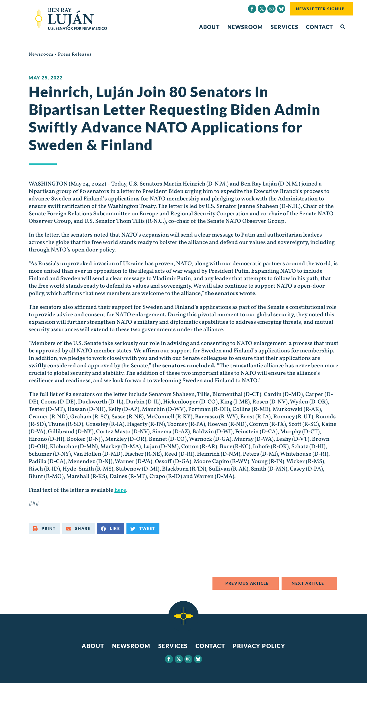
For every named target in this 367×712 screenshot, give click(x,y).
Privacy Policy (259, 645)
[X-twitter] (262, 9)
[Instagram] (271, 9)
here (120, 490)
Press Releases (75, 54)
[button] (343, 27)
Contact (319, 27)
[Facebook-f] (252, 9)
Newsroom (245, 27)
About (209, 27)
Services (284, 27)
